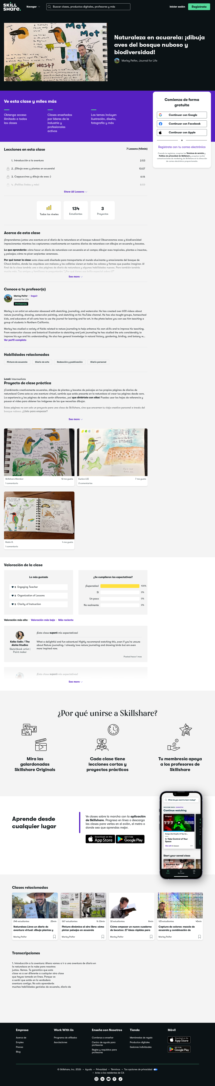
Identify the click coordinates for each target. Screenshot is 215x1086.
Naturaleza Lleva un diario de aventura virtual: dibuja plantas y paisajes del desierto (33, 930)
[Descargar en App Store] (183, 1040)
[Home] (12, 7)
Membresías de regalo (141, 1037)
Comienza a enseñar (102, 1037)
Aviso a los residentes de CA (109, 1073)
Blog (18, 1052)
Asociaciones (60, 1042)
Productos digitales (140, 1042)
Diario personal (98, 362)
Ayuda (88, 1069)
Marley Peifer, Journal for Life (139, 60)
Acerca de (21, 1037)
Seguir (34, 296)
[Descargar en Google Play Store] (183, 1049)
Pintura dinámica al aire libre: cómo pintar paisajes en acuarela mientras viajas (83, 930)
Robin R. (9, 542)
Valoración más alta (16, 620)
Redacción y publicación (70, 362)
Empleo (20, 1042)
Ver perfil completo (15, 340)
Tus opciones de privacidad (138, 1069)
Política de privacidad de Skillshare (174, 156)
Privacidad (101, 1069)
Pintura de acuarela (17, 362)
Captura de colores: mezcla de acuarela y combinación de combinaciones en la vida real (177, 930)
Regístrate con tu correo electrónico (182, 147)
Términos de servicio (195, 153)
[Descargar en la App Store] (99, 839)
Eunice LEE (83, 479)
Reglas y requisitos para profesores (104, 1051)
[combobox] (88, 6)
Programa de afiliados (65, 1037)
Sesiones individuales (141, 1047)
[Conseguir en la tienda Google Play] (131, 839)
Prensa (19, 1047)
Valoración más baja (42, 620)
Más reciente (65, 620)
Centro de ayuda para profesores (103, 1043)
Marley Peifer (25, 296)
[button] (39, 6)
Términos (115, 1069)
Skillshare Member (14, 479)
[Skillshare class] (35, 905)
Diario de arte (42, 362)
